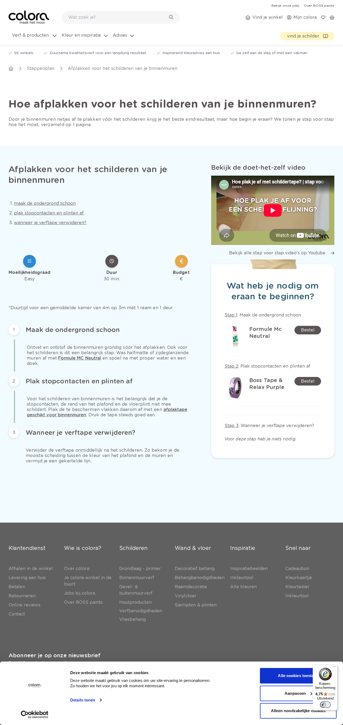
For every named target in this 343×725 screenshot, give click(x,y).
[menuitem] (34, 38)
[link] (285, 5)
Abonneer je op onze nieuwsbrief (54, 655)
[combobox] (121, 17)
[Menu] (334, 668)
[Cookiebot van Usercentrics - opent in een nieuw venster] (34, 715)
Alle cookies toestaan (298, 675)
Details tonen (82, 700)
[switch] (325, 704)
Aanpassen (295, 693)
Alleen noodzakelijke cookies (298, 710)
